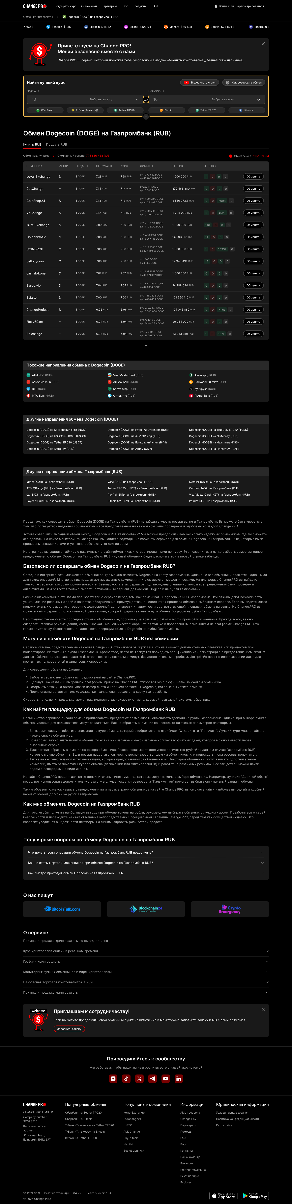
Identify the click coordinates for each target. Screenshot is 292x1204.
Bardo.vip (33, 285)
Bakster (32, 297)
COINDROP (34, 249)
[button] (140, 6)
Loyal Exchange (38, 176)
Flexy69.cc (34, 322)
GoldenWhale (36, 237)
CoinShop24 (35, 201)
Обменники (89, 6)
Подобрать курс (65, 6)
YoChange (34, 213)
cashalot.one (35, 273)
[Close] (263, 43)
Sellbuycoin (35, 261)
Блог (125, 6)
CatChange (34, 189)
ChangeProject (37, 310)
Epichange (34, 334)
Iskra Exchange (37, 225)
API (156, 6)
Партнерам (109, 6)
